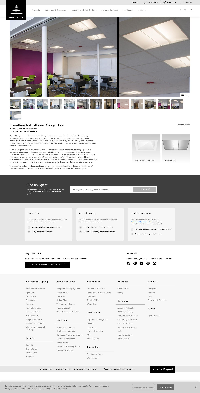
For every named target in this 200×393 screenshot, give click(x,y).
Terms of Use (46, 369)
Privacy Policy (63, 369)
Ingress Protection (95, 331)
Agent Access (172, 2)
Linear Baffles (62, 292)
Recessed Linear (33, 311)
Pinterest (154, 263)
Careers (135, 2)
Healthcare (127, 9)
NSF (89, 334)
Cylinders (30, 292)
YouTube (141, 263)
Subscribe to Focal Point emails (47, 264)
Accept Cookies (165, 387)
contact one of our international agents (44, 192)
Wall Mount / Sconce (35, 323)
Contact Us (187, 2)
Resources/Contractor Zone (142, 221)
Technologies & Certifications (83, 9)
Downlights (31, 296)
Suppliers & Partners (157, 300)
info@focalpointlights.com (42, 231)
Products (36, 9)
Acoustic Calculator (126, 307)
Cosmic (29, 345)
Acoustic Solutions (109, 9)
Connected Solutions (96, 288)
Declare (90, 323)
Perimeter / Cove (33, 307)
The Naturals (31, 348)
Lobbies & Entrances (65, 338)
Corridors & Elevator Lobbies (69, 334)
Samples (29, 356)
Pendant (29, 303)
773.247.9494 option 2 (143, 229)
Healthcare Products (65, 327)
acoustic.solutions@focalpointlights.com (100, 231)
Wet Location (93, 358)
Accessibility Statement (85, 369)
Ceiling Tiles (61, 300)
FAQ (119, 331)
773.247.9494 (37, 227)
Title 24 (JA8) (93, 338)
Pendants (60, 296)
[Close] (196, 387)
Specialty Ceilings (95, 354)
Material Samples (64, 307)
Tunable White (93, 300)
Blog (150, 296)
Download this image (187, 95)
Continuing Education (127, 319)
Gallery (120, 292)
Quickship (141, 9)
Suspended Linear (34, 319)
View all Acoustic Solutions (68, 311)
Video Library (123, 338)
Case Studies (123, 288)
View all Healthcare (64, 350)
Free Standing (32, 300)
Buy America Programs (97, 319)
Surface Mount (32, 315)
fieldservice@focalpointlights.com (148, 233)
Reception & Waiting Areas (68, 346)
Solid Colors (31, 352)
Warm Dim (91, 303)
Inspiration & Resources (55, 9)
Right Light (92, 296)
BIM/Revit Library (125, 311)
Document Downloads (127, 327)
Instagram (148, 263)
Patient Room (62, 342)
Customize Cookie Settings (143, 387)
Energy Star (92, 327)
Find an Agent (152, 2)
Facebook (129, 263)
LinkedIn (135, 263)
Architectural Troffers (35, 288)
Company (152, 288)
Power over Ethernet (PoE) (99, 292)
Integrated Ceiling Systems (68, 288)
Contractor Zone (124, 323)
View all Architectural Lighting (35, 328)
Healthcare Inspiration (66, 331)
